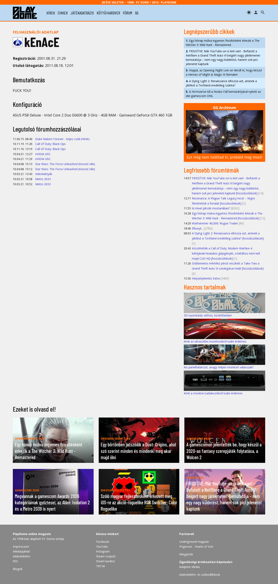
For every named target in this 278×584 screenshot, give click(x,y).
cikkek (63, 12)
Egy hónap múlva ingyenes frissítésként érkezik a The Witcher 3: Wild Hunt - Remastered (222, 43)
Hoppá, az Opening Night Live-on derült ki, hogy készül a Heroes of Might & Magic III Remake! (224, 72)
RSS (15, 561)
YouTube (102, 546)
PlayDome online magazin (32, 534)
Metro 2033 (43, 179)
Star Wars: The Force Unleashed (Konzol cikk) (65, 164)
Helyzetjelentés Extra (206, 278)
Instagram (103, 551)
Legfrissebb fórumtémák (211, 170)
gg (136, 12)
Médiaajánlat (21, 551)
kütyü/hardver (108, 12)
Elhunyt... (197, 228)
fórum (127, 12)
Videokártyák (43, 174)
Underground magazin (194, 542)
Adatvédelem (21, 556)
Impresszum (21, 546)
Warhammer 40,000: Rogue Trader (215, 223)
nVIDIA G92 (42, 154)
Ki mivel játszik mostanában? (211, 208)
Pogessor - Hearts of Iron (196, 546)
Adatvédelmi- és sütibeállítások (199, 574)
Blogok (17, 569)
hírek (50, 12)
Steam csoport (106, 556)
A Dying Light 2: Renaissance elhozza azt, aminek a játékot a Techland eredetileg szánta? (221, 83)
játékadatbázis (82, 12)
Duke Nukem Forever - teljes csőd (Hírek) (62, 139)
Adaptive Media (189, 567)
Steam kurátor (105, 561)
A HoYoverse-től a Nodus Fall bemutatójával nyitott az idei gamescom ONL (223, 94)
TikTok (100, 566)
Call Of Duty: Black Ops (50, 144)
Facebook (102, 542)
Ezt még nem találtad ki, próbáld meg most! (224, 157)
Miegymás (186, 554)
